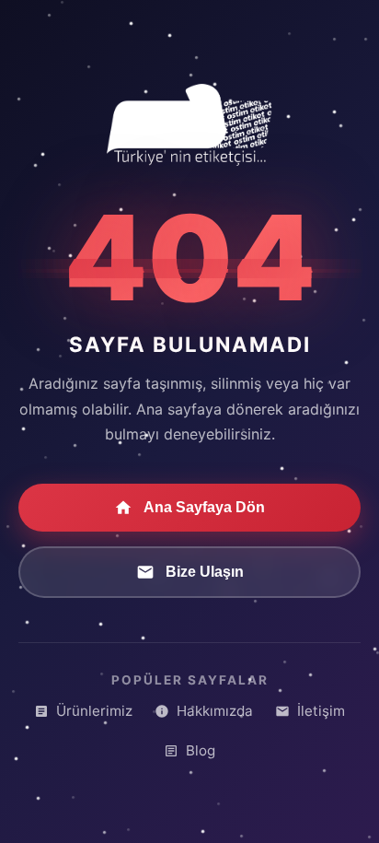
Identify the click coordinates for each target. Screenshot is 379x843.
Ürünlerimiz (94, 711)
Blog (200, 750)
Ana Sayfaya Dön (204, 507)
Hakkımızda (215, 711)
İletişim (321, 711)
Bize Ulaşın (205, 572)
